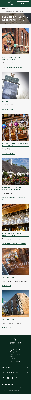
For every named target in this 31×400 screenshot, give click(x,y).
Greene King (7, 367)
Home (4, 8)
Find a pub (23, 3)
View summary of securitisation (12, 67)
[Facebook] (3, 378)
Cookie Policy (13, 387)
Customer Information (11, 372)
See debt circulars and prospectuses (14, 243)
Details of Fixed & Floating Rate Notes (15, 144)
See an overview (7, 109)
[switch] (26, 202)
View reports (6, 285)
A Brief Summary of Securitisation (11, 58)
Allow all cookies (15, 225)
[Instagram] (8, 378)
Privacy (20, 387)
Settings (23, 220)
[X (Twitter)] (17, 378)
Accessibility (5, 387)
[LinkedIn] (12, 378)
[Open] (3, 3)
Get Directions (14, 361)
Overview (6, 101)
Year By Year (8, 320)
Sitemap (4, 390)
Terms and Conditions (13, 390)
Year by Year (8, 278)
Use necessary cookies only (15, 231)
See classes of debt (8, 153)
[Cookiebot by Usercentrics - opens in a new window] (22, 167)
